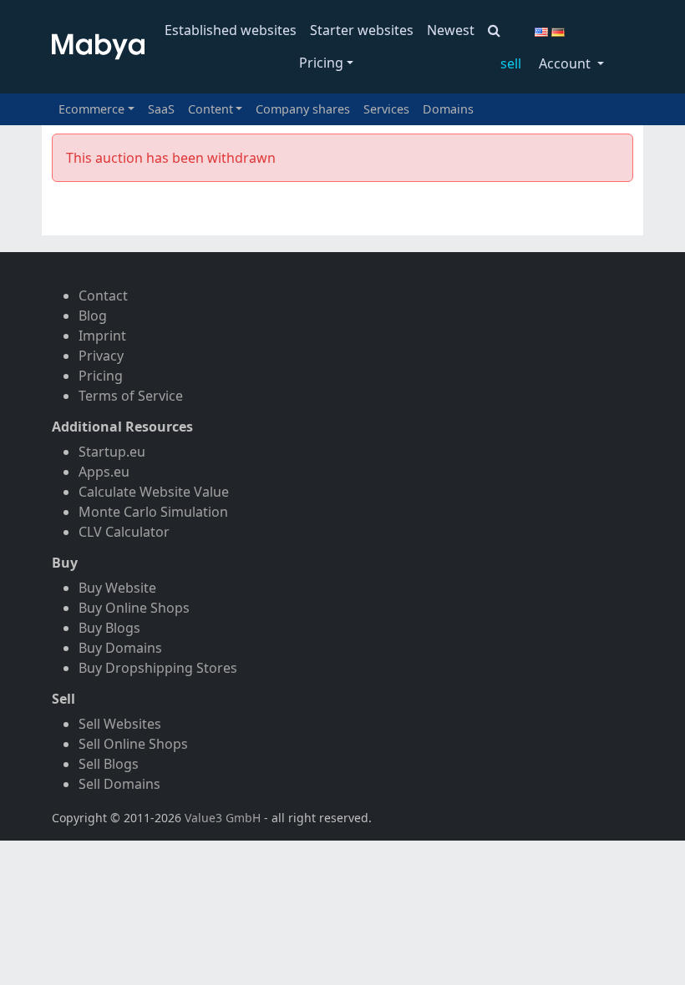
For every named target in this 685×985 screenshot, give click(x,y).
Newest (450, 30)
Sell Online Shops (133, 744)
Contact (103, 295)
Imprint (102, 335)
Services (386, 109)
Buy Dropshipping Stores (158, 668)
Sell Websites (120, 724)
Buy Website (117, 587)
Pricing (321, 62)
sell (510, 63)
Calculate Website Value (154, 491)
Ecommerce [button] (91, 109)
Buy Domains (120, 648)
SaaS (161, 109)
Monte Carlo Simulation (153, 512)
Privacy (101, 355)
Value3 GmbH (223, 818)
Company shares (303, 109)
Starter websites (362, 30)
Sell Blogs (109, 764)
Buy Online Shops (134, 608)
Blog (93, 315)
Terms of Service (131, 395)
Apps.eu (104, 471)
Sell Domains (119, 784)
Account (566, 63)
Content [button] (210, 109)
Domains (448, 109)
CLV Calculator (124, 532)
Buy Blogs (109, 628)
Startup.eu (112, 451)
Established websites (231, 30)
